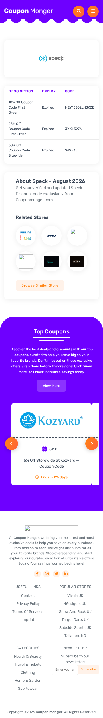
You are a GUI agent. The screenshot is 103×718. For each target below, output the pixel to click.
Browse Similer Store (39, 285)
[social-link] (37, 573)
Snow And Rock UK (75, 611)
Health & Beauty (28, 656)
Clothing (28, 672)
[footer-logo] (51, 528)
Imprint (27, 619)
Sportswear (28, 688)
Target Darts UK (75, 619)
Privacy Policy (28, 603)
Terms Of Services (27, 611)
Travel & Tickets (27, 664)
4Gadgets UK (75, 603)
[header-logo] (28, 11)
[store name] (26, 236)
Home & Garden (28, 680)
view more (51, 386)
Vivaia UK (75, 595)
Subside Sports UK (75, 627)
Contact (28, 595)
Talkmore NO (75, 635)
